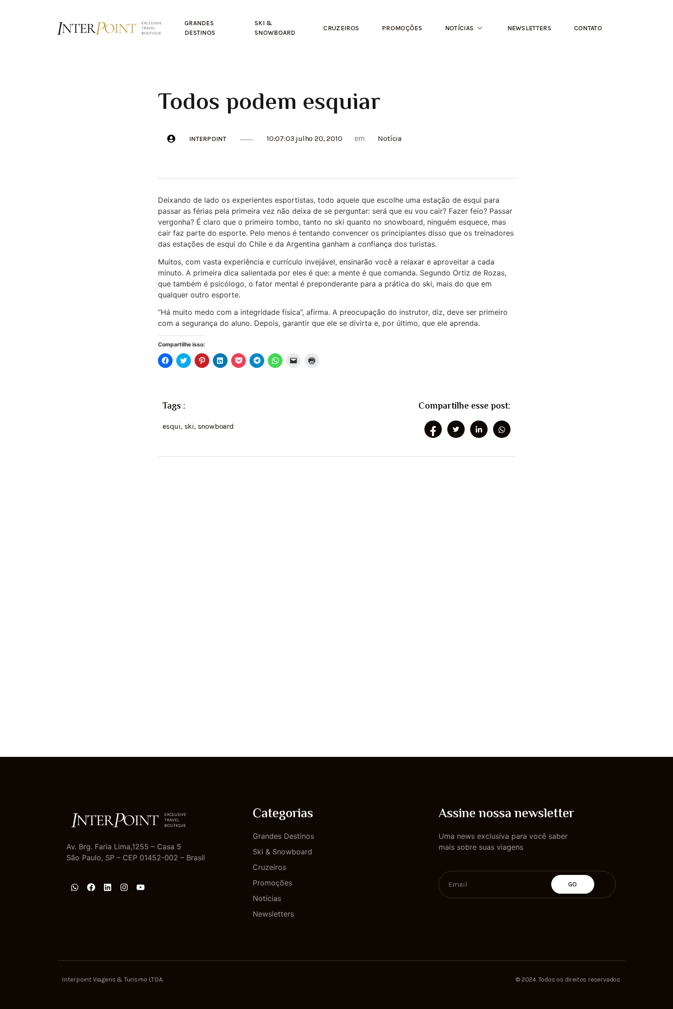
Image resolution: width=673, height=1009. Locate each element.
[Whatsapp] (74, 887)
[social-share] (433, 429)
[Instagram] (124, 887)
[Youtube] (140, 887)
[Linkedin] (107, 887)
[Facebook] (91, 887)
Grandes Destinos (200, 28)
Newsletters (529, 28)
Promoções (402, 28)
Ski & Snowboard (275, 28)
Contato (588, 28)
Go (572, 884)
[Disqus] (336, 598)
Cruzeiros (341, 28)
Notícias (459, 28)
